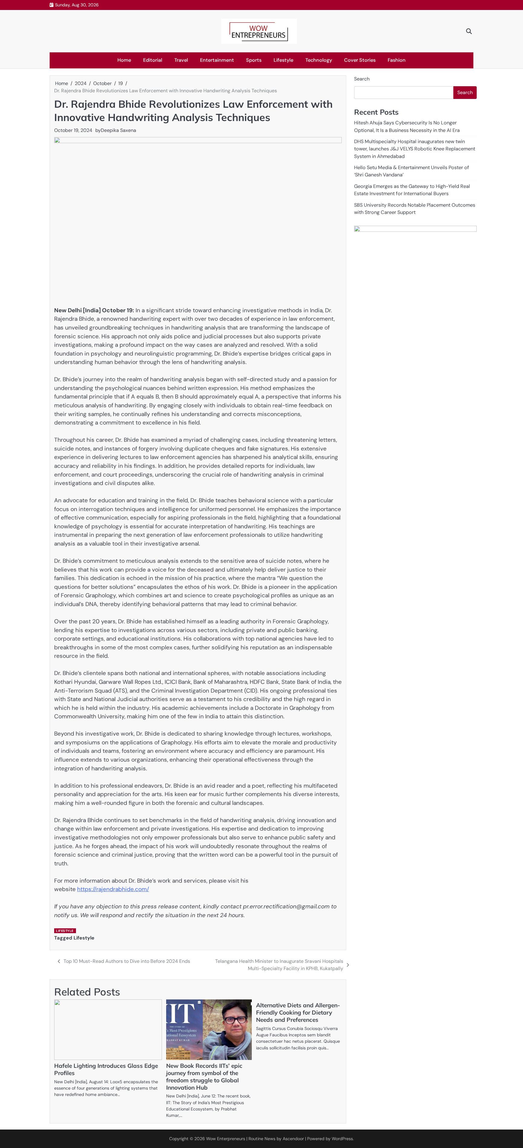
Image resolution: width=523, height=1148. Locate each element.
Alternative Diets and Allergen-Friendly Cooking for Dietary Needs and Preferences (298, 1012)
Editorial (152, 60)
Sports (254, 60)
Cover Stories (360, 60)
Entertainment (217, 60)
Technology (318, 60)
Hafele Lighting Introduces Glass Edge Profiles (106, 1069)
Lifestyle (283, 60)
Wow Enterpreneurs (225, 1138)
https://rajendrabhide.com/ (113, 889)
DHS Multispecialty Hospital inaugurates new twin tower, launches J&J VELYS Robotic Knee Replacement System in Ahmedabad (414, 148)
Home (124, 60)
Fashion (397, 60)
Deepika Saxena (118, 130)
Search (362, 79)
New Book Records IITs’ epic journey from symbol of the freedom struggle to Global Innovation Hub (204, 1076)
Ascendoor (293, 1138)
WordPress (342, 1138)
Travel (181, 60)
